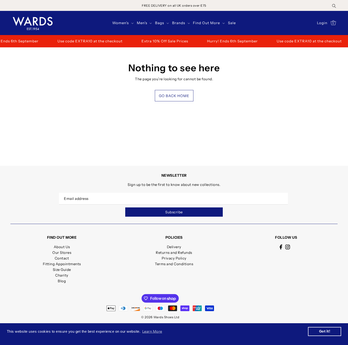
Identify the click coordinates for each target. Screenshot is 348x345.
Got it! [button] (324, 331)
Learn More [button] (152, 331)
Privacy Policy (174, 258)
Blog (62, 281)
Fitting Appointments (62, 264)
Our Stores (61, 252)
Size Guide (62, 269)
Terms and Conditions (174, 264)
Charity (61, 275)
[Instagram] (287, 247)
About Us (62, 247)
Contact (62, 258)
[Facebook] (281, 247)
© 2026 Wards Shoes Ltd (160, 317)
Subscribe (174, 212)
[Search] (334, 5)
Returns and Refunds (174, 252)
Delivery (174, 247)
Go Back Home (174, 96)
